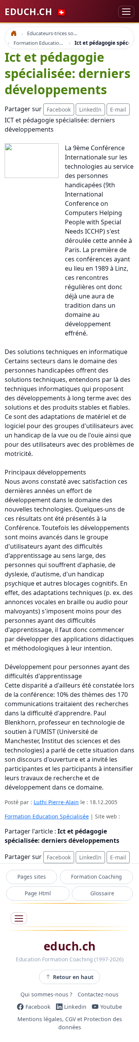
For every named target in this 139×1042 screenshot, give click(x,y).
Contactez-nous (98, 994)
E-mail (118, 109)
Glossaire (102, 893)
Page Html (38, 893)
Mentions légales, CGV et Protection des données (69, 1023)
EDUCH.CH (35, 11)
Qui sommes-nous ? (46, 994)
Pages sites (31, 876)
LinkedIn (90, 109)
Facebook (59, 109)
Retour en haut (73, 977)
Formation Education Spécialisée (47, 816)
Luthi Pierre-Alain (56, 802)
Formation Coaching (96, 876)
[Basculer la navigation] (126, 12)
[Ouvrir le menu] (19, 918)
